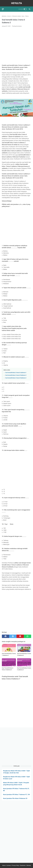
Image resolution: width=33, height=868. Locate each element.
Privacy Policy (15, 865)
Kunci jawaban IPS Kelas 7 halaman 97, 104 (16, 794)
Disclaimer (22, 865)
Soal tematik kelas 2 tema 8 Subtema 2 (15, 378)
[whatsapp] (27, 636)
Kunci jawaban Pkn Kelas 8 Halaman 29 (15, 798)
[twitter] (13, 636)
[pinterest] (20, 636)
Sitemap (28, 865)
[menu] (3, 9)
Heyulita (16, 3)
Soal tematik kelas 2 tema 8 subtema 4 (15, 372)
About (4, 865)
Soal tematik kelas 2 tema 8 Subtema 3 (15, 375)
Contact (9, 865)
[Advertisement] (16, 45)
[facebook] (5, 636)
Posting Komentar (17, 26)
